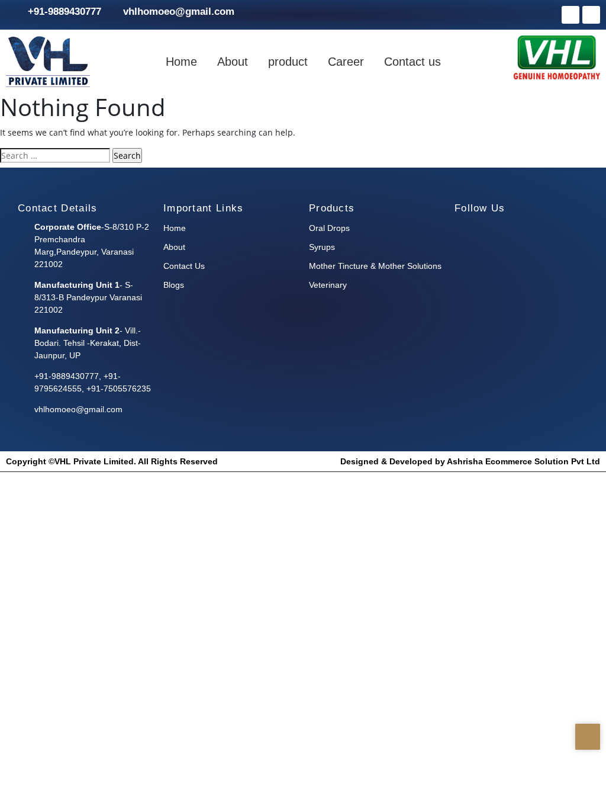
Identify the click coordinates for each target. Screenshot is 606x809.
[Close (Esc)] (567, 13)
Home (181, 61)
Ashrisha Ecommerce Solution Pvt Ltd (523, 461)
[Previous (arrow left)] (20, 404)
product (288, 61)
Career (346, 61)
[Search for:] (55, 155)
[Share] (541, 13)
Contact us (412, 61)
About (232, 61)
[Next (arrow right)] (585, 404)
